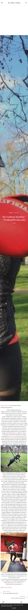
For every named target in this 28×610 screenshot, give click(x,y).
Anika (14, 223)
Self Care (5, 587)
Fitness (10, 212)
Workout (10, 587)
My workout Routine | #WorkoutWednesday (14, 218)
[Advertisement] (14, 20)
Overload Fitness (12, 436)
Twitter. (22, 582)
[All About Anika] (14, 2)
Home (2, 405)
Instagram (14, 582)
